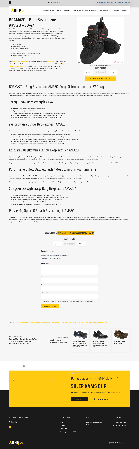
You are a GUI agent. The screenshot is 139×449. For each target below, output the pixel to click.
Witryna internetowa (47, 293)
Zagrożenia (116, 10)
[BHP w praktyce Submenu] (62, 10)
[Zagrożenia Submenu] (120, 10)
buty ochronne (30, 322)
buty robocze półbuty (21, 61)
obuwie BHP (92, 322)
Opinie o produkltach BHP (68, 432)
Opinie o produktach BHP (122, 3)
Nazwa (44, 277)
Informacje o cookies (119, 425)
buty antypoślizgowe (19, 322)
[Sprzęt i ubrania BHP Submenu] (111, 10)
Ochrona (74, 10)
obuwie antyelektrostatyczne (79, 322)
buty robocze (51, 61)
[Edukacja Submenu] (70, 10)
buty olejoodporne (42, 322)
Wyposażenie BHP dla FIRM (105, 3)
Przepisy (93, 10)
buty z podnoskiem (63, 322)
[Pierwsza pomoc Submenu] (89, 10)
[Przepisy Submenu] (97, 10)
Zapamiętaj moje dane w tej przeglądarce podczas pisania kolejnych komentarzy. (68, 301)
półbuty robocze (102, 322)
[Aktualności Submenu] (50, 10)
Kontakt (62, 425)
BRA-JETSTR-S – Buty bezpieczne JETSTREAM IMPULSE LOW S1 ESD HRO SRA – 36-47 (80, 344)
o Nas (61, 422)
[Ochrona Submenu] (77, 10)
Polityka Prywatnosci (119, 422)
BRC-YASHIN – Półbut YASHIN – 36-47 (119, 342)
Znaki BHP (124, 10)
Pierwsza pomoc (83, 10)
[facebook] (10, 2)
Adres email (45, 285)
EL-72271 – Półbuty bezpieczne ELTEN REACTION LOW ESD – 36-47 (100, 344)
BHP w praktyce (56, 10)
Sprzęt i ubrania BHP (104, 10)
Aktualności (46, 10)
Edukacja (66, 10)
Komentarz (45, 263)
